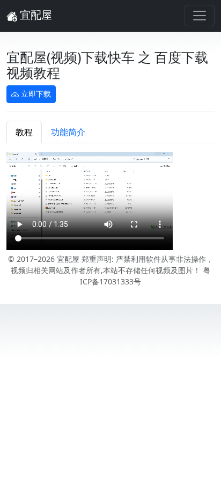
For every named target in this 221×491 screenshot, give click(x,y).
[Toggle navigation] (200, 15)
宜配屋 (34, 15)
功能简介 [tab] (68, 132)
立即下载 (35, 94)
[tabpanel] (110, 202)
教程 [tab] (24, 132)
